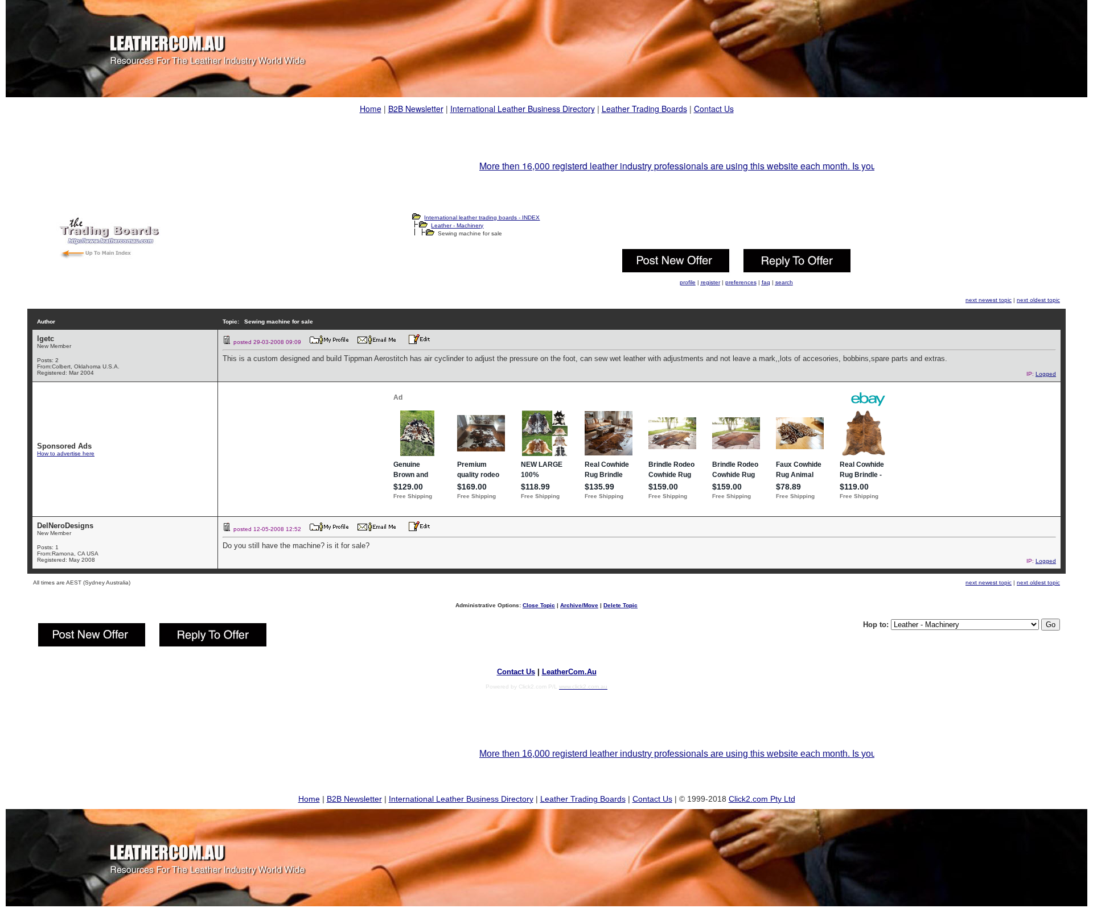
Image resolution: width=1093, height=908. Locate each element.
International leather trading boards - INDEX (482, 217)
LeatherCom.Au (569, 671)
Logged (1046, 374)
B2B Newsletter (415, 108)
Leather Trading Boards (644, 108)
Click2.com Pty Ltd (762, 798)
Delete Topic (620, 605)
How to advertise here (65, 453)
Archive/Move (579, 605)
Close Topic (539, 605)
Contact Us (714, 108)
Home (370, 108)
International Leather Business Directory (522, 108)
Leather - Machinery (457, 225)
